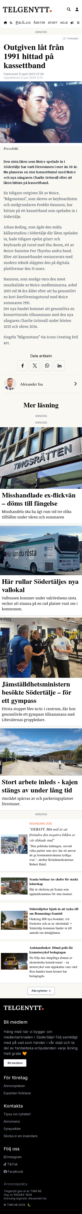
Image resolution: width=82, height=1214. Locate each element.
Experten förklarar (17, 1093)
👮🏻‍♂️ (23, 22)
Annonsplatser (14, 1086)
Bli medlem (15, 1063)
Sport (53, 22)
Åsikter (39, 22)
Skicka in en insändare (21, 1136)
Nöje (64, 22)
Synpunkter (12, 1129)
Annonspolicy (16, 1184)
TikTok (12, 1164)
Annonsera (12, 1121)
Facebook (15, 1171)
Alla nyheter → (41, 990)
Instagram (14, 1157)
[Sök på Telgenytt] (69, 9)
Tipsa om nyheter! (17, 1114)
